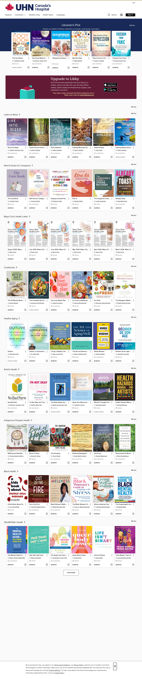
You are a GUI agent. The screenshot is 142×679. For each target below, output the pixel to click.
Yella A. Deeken (35, 150)
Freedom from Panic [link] (120, 58)
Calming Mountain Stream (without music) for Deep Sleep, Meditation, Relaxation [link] (80, 148)
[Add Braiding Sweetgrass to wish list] (90, 463)
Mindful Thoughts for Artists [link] (102, 402)
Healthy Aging (11, 318)
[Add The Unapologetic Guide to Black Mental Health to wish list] (133, 514)
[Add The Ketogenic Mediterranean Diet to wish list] (133, 310)
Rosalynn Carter (57, 201)
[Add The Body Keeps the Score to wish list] (68, 412)
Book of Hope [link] (34, 453)
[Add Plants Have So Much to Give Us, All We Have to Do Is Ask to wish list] (133, 463)
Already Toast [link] (120, 199)
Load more (71, 573)
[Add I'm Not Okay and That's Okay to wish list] (47, 412)
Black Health (10, 471)
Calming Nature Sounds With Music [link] (124, 148)
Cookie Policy (59, 673)
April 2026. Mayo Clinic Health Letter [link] (102, 250)
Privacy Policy (79, 665)
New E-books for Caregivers (17, 165)
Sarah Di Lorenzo (58, 303)
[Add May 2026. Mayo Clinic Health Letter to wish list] (90, 259)
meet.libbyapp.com (87, 95)
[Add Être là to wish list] (90, 208)
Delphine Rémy (78, 201)
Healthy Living (34, 15)
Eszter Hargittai (100, 354)
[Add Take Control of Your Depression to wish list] (108, 67)
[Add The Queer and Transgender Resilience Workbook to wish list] (68, 565)
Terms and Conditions (62, 665)
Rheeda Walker (121, 507)
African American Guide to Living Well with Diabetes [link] (102, 504)
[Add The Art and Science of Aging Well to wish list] (90, 361)
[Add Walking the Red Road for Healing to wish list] (25, 463)
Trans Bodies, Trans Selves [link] (124, 555)
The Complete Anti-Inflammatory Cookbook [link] (37, 300)
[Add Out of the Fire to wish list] (47, 514)
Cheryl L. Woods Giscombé (82, 507)
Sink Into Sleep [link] (13, 148)
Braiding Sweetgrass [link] (79, 453)
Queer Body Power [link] (79, 555)
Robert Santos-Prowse (123, 303)
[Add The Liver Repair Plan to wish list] (68, 310)
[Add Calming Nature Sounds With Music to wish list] (133, 157)
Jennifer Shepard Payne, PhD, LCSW (39, 507)
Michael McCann (122, 405)
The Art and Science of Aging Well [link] (80, 351)
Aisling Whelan (13, 303)
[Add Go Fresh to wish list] (111, 310)
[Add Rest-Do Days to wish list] (88, 67)
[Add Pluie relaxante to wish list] (68, 157)
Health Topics (48, 15)
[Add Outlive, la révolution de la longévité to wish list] (47, 361)
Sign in (130, 15)
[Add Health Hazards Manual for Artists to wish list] (133, 412)
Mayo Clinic (12, 252)
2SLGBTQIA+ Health (13, 522)
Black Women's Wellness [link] (59, 504)
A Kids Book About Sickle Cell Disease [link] (16, 504)
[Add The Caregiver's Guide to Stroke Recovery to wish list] (111, 208)
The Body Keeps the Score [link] (59, 402)
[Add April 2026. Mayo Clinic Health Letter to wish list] (111, 259)
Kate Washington (122, 201)
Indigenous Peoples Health (17, 420)
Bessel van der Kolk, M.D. (60, 405)
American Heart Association (104, 303)
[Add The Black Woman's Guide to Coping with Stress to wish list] (90, 514)
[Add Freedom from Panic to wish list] (128, 67)
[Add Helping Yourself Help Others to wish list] (68, 208)
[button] (112, 15)
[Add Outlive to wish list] (25, 361)
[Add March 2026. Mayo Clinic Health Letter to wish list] (133, 259)
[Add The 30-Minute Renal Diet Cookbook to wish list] (25, 310)
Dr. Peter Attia (35, 354)
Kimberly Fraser (14, 201)
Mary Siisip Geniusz (123, 456)
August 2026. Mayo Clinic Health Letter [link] (16, 250)
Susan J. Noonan (99, 61)
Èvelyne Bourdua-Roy (80, 303)
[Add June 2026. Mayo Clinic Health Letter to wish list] (68, 259)
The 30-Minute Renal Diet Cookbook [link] (16, 300)
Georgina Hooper (101, 405)
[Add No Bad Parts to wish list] (25, 412)
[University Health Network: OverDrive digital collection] (27, 7)
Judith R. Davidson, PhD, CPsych (17, 150)
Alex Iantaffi (99, 558)
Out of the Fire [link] (34, 504)
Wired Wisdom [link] (99, 351)
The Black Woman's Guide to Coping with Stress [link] (80, 504)
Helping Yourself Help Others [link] (59, 199)
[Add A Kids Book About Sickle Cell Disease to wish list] (25, 514)
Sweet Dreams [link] (99, 148)
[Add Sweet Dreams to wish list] (111, 157)
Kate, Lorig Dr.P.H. (58, 354)
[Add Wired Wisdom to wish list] (111, 361)
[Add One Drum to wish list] (111, 463)
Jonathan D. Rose (19, 61)
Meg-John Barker (36, 558)
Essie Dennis (78, 558)
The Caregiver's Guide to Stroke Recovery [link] (102, 199)
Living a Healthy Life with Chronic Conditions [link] (59, 351)
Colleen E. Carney (79, 405)
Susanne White (35, 201)
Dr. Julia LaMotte (14, 507)
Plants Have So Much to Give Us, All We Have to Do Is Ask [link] (124, 453)
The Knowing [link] (55, 453)
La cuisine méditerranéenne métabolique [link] (80, 300)
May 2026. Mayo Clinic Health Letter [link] (80, 250)
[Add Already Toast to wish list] (133, 208)
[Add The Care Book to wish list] (25, 208)
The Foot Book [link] (17, 58)
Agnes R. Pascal (35, 456)
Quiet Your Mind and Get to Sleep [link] (80, 402)
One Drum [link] (97, 453)
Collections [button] (19, 15)
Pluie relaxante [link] (56, 148)
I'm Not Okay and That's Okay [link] (37, 402)
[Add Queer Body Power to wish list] (90, 565)
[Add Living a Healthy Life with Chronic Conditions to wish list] (68, 361)
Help (133, 3)
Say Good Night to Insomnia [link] (40, 58)
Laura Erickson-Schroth (124, 558)
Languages (60, 15)
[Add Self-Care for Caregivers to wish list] (47, 208)
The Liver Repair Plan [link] (58, 300)
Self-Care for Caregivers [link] (37, 199)
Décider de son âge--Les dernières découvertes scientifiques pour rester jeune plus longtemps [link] (124, 351)
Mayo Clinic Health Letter (16, 216)
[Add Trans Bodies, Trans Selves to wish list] (133, 565)
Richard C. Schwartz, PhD (16, 405)
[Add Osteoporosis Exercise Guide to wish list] (68, 68)
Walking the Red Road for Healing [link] (16, 453)
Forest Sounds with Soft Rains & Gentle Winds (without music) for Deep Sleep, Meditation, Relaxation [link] (37, 148)
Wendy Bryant (78, 61)
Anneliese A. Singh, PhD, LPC (60, 558)
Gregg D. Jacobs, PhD (40, 61)
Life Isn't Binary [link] (99, 555)
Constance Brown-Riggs (103, 507)
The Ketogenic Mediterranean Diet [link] (124, 300)
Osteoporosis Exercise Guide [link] (60, 58)
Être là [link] (74, 199)
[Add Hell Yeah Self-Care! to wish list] (47, 565)
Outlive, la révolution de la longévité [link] (37, 351)
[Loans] (121, 15)
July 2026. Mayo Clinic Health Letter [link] (37, 250)
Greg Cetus (99, 150)
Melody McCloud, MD (59, 507)
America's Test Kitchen (37, 303)
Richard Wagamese (101, 456)
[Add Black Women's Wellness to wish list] (68, 514)
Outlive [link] (10, 351)
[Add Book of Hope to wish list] (47, 463)
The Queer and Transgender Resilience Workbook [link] (59, 555)
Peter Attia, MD (13, 354)
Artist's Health (11, 369)
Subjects (8, 15)
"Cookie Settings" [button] (54, 670)
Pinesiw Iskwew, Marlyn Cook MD (17, 456)
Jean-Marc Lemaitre (123, 354)
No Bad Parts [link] (12, 402)
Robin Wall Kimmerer (80, 456)
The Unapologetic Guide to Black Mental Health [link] (124, 504)
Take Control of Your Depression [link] (100, 58)
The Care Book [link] (13, 199)
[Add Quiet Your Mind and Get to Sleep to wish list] (90, 412)
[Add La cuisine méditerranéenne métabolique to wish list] (90, 310)
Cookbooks (9, 267)
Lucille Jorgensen (101, 201)
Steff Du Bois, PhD (36, 405)
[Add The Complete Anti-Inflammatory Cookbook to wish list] (47, 310)
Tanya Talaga (56, 456)
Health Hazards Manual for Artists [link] (124, 402)
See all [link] (132, 25)
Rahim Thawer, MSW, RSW (17, 558)
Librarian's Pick (71, 25)
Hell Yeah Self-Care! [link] (36, 555)
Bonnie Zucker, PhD (120, 61)
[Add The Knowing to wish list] (68, 463)
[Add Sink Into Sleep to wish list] (25, 157)
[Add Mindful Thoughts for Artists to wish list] (111, 412)
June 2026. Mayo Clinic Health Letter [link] (59, 250)
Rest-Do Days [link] (77, 58)
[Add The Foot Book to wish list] (28, 67)
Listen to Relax (11, 114)
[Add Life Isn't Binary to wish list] (111, 565)
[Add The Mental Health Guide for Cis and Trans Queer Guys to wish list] (25, 565)
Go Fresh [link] (97, 300)
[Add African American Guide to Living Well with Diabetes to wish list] (111, 514)
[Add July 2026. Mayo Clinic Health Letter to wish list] (47, 259)
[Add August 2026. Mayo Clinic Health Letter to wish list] (25, 259)
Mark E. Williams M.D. (80, 354)
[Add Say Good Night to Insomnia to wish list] (48, 67)
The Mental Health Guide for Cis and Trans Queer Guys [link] (16, 555)
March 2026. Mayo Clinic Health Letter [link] (124, 250)
